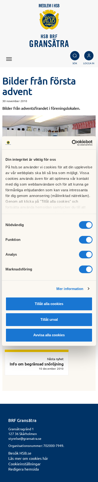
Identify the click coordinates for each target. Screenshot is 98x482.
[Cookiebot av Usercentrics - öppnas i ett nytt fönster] (72, 143)
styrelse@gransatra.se (24, 438)
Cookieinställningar (24, 463)
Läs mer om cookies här (28, 458)
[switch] (86, 240)
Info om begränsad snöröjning (37, 363)
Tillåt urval (49, 319)
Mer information (69, 289)
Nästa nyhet (55, 359)
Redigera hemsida (23, 468)
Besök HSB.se (19, 453)
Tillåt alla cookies (49, 304)
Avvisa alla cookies (49, 335)
